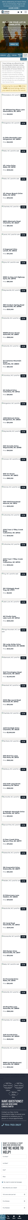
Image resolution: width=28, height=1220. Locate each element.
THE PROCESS (8, 55)
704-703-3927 (13, 1124)
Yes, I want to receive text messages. (13, 1182)
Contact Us (14, 44)
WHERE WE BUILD (20, 55)
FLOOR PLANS (14, 55)
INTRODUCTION (3, 55)
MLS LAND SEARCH (25, 55)
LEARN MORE (14, 8)
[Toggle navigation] (25, 12)
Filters (23, 59)
